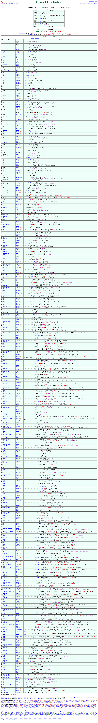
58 (3, 136)
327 (9, 575)
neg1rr (17, 173)
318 (6, 561)
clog (57, 698)
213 (6, 390)
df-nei (62, 716)
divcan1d (18, 183)
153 (6, 292)
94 (3, 197)
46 (6, 116)
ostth (40, 7)
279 (4, 497)
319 (13, 615)
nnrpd (17, 172)
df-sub (19, 710)
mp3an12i (18, 644)
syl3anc (17, 70)
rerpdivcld (18, 80)
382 (4, 668)
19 (5, 72)
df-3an (31, 704)
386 (9, 674)
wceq (38, 695)
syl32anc (18, 557)
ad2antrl (17, 431)
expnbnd (18, 293)
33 (5, 95)
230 (7, 416)
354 (4, 621)
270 (4, 481)
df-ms (30, 718)
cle (34, 697)
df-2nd (80, 707)
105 (8, 214)
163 (4, 647)
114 (4, 229)
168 (4, 639)
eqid (17, 121)
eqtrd (17, 168)
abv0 (17, 451)
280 (4, 507)
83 (5, 177)
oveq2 (17, 686)
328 (6, 577)
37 (3, 104)
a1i (16, 150)
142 (6, 274)
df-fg (16, 716)
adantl (17, 304)
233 (6, 422)
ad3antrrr (18, 307)
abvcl (17, 62)
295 (6, 531)
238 (6, 434)
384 (6, 671)
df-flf (21, 718)
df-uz (84, 710)
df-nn (34, 710)
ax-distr (72, 701)
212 (8, 387)
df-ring (20, 715)
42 (3, 109)
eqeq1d (17, 356)
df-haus (85, 716)
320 (11, 564)
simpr (17, 348)
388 (9, 677)
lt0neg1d (18, 106)
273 (6, 512)
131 (6, 677)
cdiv (43, 697)
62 (6, 142)
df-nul (52, 705)
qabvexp (17, 432)
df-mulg (75, 714)
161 (4, 304)
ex (16, 681)
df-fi (70, 708)
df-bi (16, 704)
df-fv (39, 707)
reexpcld (17, 440)
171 (9, 321)
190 (11, 351)
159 (4, 301)
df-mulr (12, 713)
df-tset (37, 713)
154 (9, 295)
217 (4, 398)
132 (4, 258)
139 (6, 269)
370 (4, 655)
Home (5, 3)
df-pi (46, 712)
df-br (2, 706)
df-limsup (11, 712)
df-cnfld (20, 716)
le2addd (17, 615)
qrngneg (17, 500)
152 (4, 292)
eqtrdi (17, 245)
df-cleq (70, 704)
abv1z (17, 312)
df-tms (35, 718)
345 (9, 604)
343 (4, 601)
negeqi (17, 162)
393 (6, 692)
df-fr (37, 706)
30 (7, 90)
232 (11, 624)
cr (6, 697)
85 (3, 188)
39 (5, 104)
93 (3, 199)
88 (3, 185)
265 (9, 474)
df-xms (25, 718)
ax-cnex (7, 701)
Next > (96, 1)
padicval (17, 128)
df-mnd (52, 714)
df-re (88, 711)
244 (4, 440)
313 (9, 551)
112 (4, 253)
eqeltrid (17, 83)
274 (4, 493)
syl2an (17, 232)
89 (5, 188)
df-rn (70, 706)
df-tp (72, 705)
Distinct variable (22, 33)
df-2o (24, 708)
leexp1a (17, 555)
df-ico (27, 711)
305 (11, 559)
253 (4, 456)
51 (7, 125)
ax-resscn (13, 701)
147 (6, 287)
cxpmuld (18, 177)
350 (6, 613)
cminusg (37, 698)
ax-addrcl (35, 701)
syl (16, 47)
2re (16, 256)
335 (11, 588)
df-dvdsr (36, 715)
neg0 (17, 243)
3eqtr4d (17, 677)
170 (6, 321)
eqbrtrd (17, 561)
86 (3, 183)
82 (3, 175)
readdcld (17, 398)
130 (4, 254)
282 (6, 502)
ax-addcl (29, 701)
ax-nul (80, 700)
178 (9, 332)
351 (4, 616)
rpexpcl (17, 399)
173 (4, 332)
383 (4, 671)
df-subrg (63, 715)
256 (4, 463)
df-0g (76, 713)
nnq (16, 54)
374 (6, 655)
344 (11, 609)
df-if (56, 705)
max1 (17, 550)
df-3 (42, 710)
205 (6, 376)
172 (4, 322)
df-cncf (40, 718)
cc (2, 697)
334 (9, 588)
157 (4, 298)
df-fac (64, 711)
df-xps (21, 714)
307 (6, 556)
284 (6, 505)
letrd (17, 559)
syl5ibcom (18, 199)
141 (4, 274)
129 (8, 253)
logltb (17, 88)
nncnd (17, 134)
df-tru (36, 704)
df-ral (92, 704)
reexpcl (17, 648)
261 (5, 469)
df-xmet (85, 715)
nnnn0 (17, 317)
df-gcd (56, 712)
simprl (17, 333)
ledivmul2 (18, 642)
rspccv (17, 481)
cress (19, 698)
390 (4, 681)
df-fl (45, 711)
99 (3, 204)
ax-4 (31, 700)
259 (4, 512)
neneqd (17, 131)
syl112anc (18, 531)
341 (6, 597)
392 (10, 684)
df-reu (10, 705)
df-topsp (37, 716)
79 (3, 170)
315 (13, 556)
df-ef (32, 712)
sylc (16, 520)
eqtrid (17, 167)
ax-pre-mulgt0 (41, 702)
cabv (45, 698)
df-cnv (57, 706)
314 (4, 553)
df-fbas (11, 716)
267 (6, 477)
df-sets (76, 712)
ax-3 (23, 700)
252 (5, 453)
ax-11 (58, 700)
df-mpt (11, 706)
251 (4, 513)
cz (60, 697)
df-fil (7, 718)
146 (4, 287)
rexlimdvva (18, 636)
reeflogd (17, 187)
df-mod (49, 711)
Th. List (13, 3)
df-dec (79, 710)
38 (5, 102)
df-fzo (41, 711)
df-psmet (79, 715)
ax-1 (18, 700)
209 (6, 384)
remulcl (17, 406)
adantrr (17, 270)
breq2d (17, 666)
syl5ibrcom (18, 463)
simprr (17, 279)
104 (4, 214)
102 (4, 216)
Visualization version (89, 3)
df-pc (66, 712)
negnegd (17, 165)
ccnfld (51, 698)
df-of (67, 707)
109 (4, 677)
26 (5, 83)
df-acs (36, 714)
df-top (26, 716)
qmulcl (17, 369)
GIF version (95, 3)
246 (9, 444)
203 (4, 387)
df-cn (76, 716)
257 (4, 461)
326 (4, 577)
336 (11, 591)
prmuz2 (17, 46)
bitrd (17, 238)
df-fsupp (65, 708)
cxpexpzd (18, 152)
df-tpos (89, 707)
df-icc (32, 711)
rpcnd (17, 96)
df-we (45, 706)
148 (4, 285)
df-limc (45, 718)
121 (4, 240)
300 (13, 531)
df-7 (58, 710)
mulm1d (17, 161)
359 (6, 629)
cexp (79, 697)
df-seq (55, 711)
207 (4, 380)
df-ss (43, 705)
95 (5, 197)
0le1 (17, 455)
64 (3, 145)
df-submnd (58, 714)
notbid (17, 668)
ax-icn (24, 701)
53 (3, 192)
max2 (17, 602)
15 (3, 72)
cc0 (10, 697)
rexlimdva (18, 658)
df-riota (48, 707)
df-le (15, 710)
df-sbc (22, 705)
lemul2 (17, 529)
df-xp (49, 706)
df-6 (54, 710)
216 (9, 393)
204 (4, 376)
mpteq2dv (18, 688)
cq (69, 697)
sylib (17, 51)
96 (5, 199)
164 (4, 314)
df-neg (24, 710)
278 (4, 509)
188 (6, 351)
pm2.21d (18, 656)
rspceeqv (18, 690)
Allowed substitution (31, 34)
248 (4, 559)
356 (13, 624)
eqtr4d (17, 154)
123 (4, 245)
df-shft (79, 711)
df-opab (6, 706)
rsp (16, 518)
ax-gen (26, 700)
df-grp (63, 714)
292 (4, 520)
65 (3, 147)
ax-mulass (67, 701)
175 (9, 327)
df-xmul (12, 711)
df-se (40, 706)
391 (6, 683)
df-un (36, 705)
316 (4, 558)
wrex (56, 695)
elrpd (17, 72)
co (93, 695)
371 (9, 650)
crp (74, 697)
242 (6, 437)
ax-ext (67, 700)
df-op (76, 705)
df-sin (37, 712)
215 (4, 624)
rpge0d (17, 544)
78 (5, 168)
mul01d (17, 98)
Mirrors (2, 3)
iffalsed (17, 133)
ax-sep (76, 700)
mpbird (17, 104)
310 (4, 547)
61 (5, 142)
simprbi (17, 448)
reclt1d (17, 290)
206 (4, 384)
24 (5, 80)
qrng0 (17, 67)
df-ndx (86, 712)
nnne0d (17, 65)
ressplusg (18, 413)
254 (6, 456)
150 (9, 287)
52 (5, 126)
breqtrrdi (17, 109)
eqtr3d (17, 144)
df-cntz (85, 714)
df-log (54, 718)
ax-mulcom (54, 701)
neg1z (17, 149)
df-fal (40, 704)
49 (3, 125)
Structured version (83, 3)
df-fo (30, 707)
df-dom (50, 708)
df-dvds (50, 712)
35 (3, 98)
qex (16, 409)
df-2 (38, 710)
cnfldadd (18, 411)
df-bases (42, 716)
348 (4, 610)
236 (11, 427)
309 (11, 556)
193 (4, 356)
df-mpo (62, 707)
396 (8, 692)
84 (5, 190)
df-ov (53, 707)
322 (11, 567)
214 (9, 390)
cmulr (30, 698)
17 (7, 69)
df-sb (52, 704)
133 (4, 295)
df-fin (60, 708)
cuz (65, 697)
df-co (62, 706)
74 (3, 168)
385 (6, 675)
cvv (60, 695)
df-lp (66, 716)
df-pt (92, 713)
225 (9, 407)
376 (4, 658)
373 (9, 653)
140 (4, 270)
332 (4, 593)
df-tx (90, 716)
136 (9, 264)
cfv (83, 695)
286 (6, 509)
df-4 (46, 710)
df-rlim (22, 712)
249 (4, 448)
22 (3, 78)
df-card (86, 708)
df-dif (31, 705)
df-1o (20, 708)
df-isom (43, 707)
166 (6, 312)
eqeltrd (17, 505)
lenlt (17, 472)
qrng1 (17, 311)
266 (4, 475)
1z (16, 139)
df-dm (66, 706)
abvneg (17, 491)
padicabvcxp (18, 114)
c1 (14, 697)
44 (5, 116)
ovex (17, 123)
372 (4, 653)
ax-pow (85, 700)
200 (6, 368)
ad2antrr (17, 217)
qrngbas (17, 61)
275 (6, 493)
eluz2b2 (17, 49)
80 (3, 190)
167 (9, 314)
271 (6, 483)
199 (4, 368)
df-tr (16, 706)
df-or (23, 704)
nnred (17, 75)
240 (11, 434)
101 (6, 207)
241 (4, 436)
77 (5, 167)
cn (47, 697)
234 (6, 424)
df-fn (19, 707)
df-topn (71, 713)
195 (4, 390)
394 (4, 688)
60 (3, 144)
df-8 (62, 710)
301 (6, 532)
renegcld (17, 82)
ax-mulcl (41, 701)
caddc (19, 697)
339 (4, 597)
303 (4, 535)
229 (6, 414)
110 (4, 224)
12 (3, 61)
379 (4, 663)
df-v (18, 705)
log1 (17, 93)
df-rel (53, 706)
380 (4, 675)
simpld (17, 52)
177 (6, 332)
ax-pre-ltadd (33, 702)
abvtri (17, 416)
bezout (17, 330)
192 (4, 354)
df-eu (61, 704)
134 (4, 276)
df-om (71, 707)
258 (6, 463)
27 (3, 110)
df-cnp (80, 716)
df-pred (83, 706)
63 (5, 144)
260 (4, 477)
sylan (17, 235)
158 (4, 306)
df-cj (84, 711)
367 (11, 644)
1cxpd (17, 219)
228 (6, 413)
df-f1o (34, 707)
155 (11, 295)
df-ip (32, 713)
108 (4, 219)
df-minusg (69, 714)
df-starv (17, 713)
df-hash (73, 711)
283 (4, 505)
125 (4, 246)
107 (4, 679)
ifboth (17, 285)
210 (9, 384)
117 (4, 238)
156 (4, 660)
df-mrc (31, 714)
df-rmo (5, 705)
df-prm (61, 712)
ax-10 (54, 700)
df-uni (80, 705)
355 (6, 622)
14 (6, 64)
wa (28, 695)
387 (9, 675)
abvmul (17, 426)
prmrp (17, 338)
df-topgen (87, 713)
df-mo (56, 704)
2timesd (17, 619)
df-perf (71, 716)
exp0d (17, 249)
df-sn (64, 705)
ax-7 (42, 700)
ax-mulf (59, 702)
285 (9, 507)
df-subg (80, 714)
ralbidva (17, 475)
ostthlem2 (18, 684)
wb (24, 695)
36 (5, 99)
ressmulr (17, 422)
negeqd (17, 145)
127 (4, 249)
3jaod (17, 512)
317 (13, 559)
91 (7, 190)
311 (6, 548)
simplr (17, 337)
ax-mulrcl (47, 701)
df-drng (68, 715)
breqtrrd (17, 99)
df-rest (66, 713)
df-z (75, 710)
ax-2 (21, 700)
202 (9, 371)
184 (6, 341)
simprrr (17, 377)
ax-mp (17, 414)
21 (3, 80)
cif (64, 695)
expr (17, 510)
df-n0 (71, 710)
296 (6, 528)
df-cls (57, 716)
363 (6, 637)
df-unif (51, 713)
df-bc (69, 711)
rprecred (17, 277)
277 (9, 493)
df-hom (56, 713)
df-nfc (79, 704)
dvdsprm (18, 234)
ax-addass (60, 701)
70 (7, 155)
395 (4, 690)
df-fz (36, 711)
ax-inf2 (2, 701)
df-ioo (17, 711)
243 (4, 561)
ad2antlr (17, 204)
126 (4, 251)
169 (4, 321)
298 (11, 528)
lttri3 (17, 672)
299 (11, 531)
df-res (74, 706)
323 (4, 569)
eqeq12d (17, 197)
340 (4, 596)
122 (4, 242)
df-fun (14, 707)
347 (13, 609)
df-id (20, 706)
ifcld (17, 274)
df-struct (70, 712)
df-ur (16, 715)
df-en (46, 708)
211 (6, 387)
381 (4, 666)
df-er (28, 708)
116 (7, 232)
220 (6, 624)
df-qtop (11, 714)
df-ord (88, 706)
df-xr (6, 710)
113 (4, 227)
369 (6, 647)
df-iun (89, 705)
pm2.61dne (18, 683)
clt (29, 697)
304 (6, 537)
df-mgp (6, 715)
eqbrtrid (17, 288)
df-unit (42, 715)
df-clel (75, 704)
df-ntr (53, 716)
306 (4, 540)
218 (8, 396)
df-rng (11, 715)
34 (3, 99)
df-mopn (6, 716)
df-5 (50, 710)
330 (4, 580)
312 (6, 551)
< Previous (91, 1)
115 (6, 253)
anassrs (17, 634)
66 (3, 154)
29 (5, 90)
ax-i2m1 (78, 701)
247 (6, 445)
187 (4, 351)
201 (6, 371)
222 (4, 403)
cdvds (89, 697)
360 (6, 631)
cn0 (56, 697)
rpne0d (17, 182)
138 (11, 267)
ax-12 (63, 700)
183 (9, 340)
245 (4, 445)
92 (7, 192)
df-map (32, 708)
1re (16, 470)
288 (9, 512)
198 (4, 371)
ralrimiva (18, 515)
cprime (7, 698)
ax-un (94, 700)
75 (3, 167)
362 (4, 636)
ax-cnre (13, 702)
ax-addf (54, 702)
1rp (16, 86)
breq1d (17, 461)
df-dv (50, 718)
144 (4, 277)
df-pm (37, 708)
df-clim (17, 712)
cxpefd (17, 179)
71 (3, 157)
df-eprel (24, 706)
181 (4, 340)
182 (6, 340)
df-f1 (26, 707)
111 (8, 224)
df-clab (65, 704)
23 (5, 78)
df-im (92, 711)
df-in (40, 705)
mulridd (17, 535)
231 (11, 418)
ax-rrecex (8, 702)
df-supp (84, 707)
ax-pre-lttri (19, 702)
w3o (32, 695)
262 (7, 469)
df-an (20, 704)
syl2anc (17, 64)
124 (6, 245)
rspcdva (17, 507)
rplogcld (17, 78)
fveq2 (17, 117)
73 (3, 161)
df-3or (27, 704)
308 (4, 544)
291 (4, 517)
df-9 (66, 710)
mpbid (17, 91)
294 (4, 532)
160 (6, 306)
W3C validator (95, 721)
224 (6, 407)
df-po (29, 706)
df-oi (82, 708)
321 (4, 571)
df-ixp (42, 708)
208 (6, 380)
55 (3, 155)
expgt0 (17, 526)
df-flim (15, 718)
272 (4, 485)
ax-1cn (19, 701)
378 (4, 661)
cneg (38, 697)
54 (6, 130)
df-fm (11, 718)
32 (3, 95)
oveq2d (17, 137)
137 (4, 269)
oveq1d (17, 119)
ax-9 (50, 700)
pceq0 (17, 230)
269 (4, 480)
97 (3, 201)
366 (9, 644)
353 (4, 619)
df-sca (22, 713)
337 (13, 591)
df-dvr (52, 715)
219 (6, 398)
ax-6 (38, 700)
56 (3, 133)
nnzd (17, 322)
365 (4, 645)
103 (4, 210)
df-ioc (22, 711)
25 (3, 82)
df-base (91, 712)
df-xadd (6, 711)
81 (3, 177)
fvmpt (17, 125)
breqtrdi (17, 95)
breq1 (17, 282)
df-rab (14, 705)
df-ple (41, 713)
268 (4, 483)
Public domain (52, 721)
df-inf (78, 708)
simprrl (17, 365)
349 (13, 612)
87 (7, 183)
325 (4, 613)
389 (6, 679)
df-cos (41, 712)
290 (4, 515)
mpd (17, 352)
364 (6, 639)
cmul (25, 697)
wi (21, 695)
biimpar (17, 240)
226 (9, 624)
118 (5, 235)
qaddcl (17, 385)
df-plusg (6, 713)
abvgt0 (17, 69)
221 (9, 401)
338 (6, 593)
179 (4, 637)
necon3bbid (18, 237)
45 (7, 114)
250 (4, 450)
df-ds (46, 713)
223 (4, 404)
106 (6, 216)
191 (6, 352)
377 (6, 660)
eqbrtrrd (17, 509)
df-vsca (27, 713)
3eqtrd (17, 155)
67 (3, 150)
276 (7, 491)
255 (4, 458)
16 (6, 70)
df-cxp (59, 718)
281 (6, 507)
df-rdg (16, 708)
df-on (92, 706)
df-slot (81, 712)
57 (5, 155)
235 (7, 426)
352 (4, 622)
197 (6, 363)
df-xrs (6, 714)
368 (6, 645)
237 (4, 437)
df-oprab (57, 707)
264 (6, 474)
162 (9, 306)
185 (4, 343)
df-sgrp (46, 714)
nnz (16, 303)
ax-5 (35, 700)
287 (4, 510)
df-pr (68, 705)
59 (3, 137)
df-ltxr (10, 710)
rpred (17, 403)
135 (4, 264)
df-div (29, 710)
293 (9, 520)
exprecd (17, 306)
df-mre (26, 714)
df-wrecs (6, 708)
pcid (17, 141)
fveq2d (17, 185)
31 (5, 91)
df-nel (88, 704)
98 (3, 683)
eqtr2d (17, 679)
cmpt (79, 695)
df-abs (6, 712)
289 (6, 513)
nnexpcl (17, 319)
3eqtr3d (17, 190)
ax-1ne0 (17, 309)
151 (6, 288)
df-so (33, 706)
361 (4, 634)
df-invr (47, 715)
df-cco (61, 713)
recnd (17, 159)
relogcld (17, 74)
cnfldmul (18, 420)
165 (6, 314)
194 (4, 631)
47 (8, 684)
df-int (85, 705)
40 (3, 107)
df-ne (84, 704)
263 (4, 474)
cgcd (2, 698)
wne (47, 695)
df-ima (78, 706)
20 (3, 74)
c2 (51, 697)
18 (8, 70)
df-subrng (57, 715)
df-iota (10, 707)
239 (9, 434)
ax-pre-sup (48, 702)
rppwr (17, 349)
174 (4, 327)
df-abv (74, 715)
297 (9, 528)
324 (6, 571)
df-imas (16, 714)
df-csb (27, 705)
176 (4, 329)
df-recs (11, 708)
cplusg (25, 698)
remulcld (18, 445)
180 (4, 341)
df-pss (47, 705)
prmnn (17, 202)
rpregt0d (17, 640)
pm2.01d (18, 663)
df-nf (48, 704)
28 (3, 91)
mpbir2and (18, 675)
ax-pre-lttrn (26, 702)
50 (5, 125)
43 (5, 110)
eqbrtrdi (17, 456)
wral (52, 695)
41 (5, 107)
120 (6, 238)
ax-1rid (89, 701)
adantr (17, 201)
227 (4, 414)
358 (4, 627)
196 (4, 363)
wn (18, 695)
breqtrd (17, 537)
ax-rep (71, 700)
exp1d (17, 136)
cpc (14, 698)
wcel (43, 695)
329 (4, 612)
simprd (17, 77)
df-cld (48, 716)
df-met (90, 715)
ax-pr (90, 700)
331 (4, 582)
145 (6, 295)
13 (5, 62)
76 (3, 165)
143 (6, 276)
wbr (74, 695)
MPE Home (9, 3)
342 (11, 612)
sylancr (17, 407)
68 (7, 152)
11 (3, 62)
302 (4, 537)
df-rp (92, 710)
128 (6, 251)
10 (5, 64)
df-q (88, 710)
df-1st (75, 707)
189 (9, 351)
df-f (22, 707)
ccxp (62, 698)
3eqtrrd (17, 192)
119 (4, 237)
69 (5, 154)
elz (16, 447)
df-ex (44, 704)
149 (6, 285)
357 (4, 629)
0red (17, 101)
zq (16, 366)
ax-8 (46, 700)
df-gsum (81, 713)
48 (3, 119)
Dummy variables (35, 38)
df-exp (59, 711)
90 (7, 188)
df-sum (27, 712)
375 (4, 656)
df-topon (31, 716)
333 (8, 585)
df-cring (25, 715)
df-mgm (41, 714)
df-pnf (91, 708)
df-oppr (31, 715)
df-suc (5, 707)
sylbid (17, 631)
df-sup (74, 708)
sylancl (17, 90)
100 (4, 207)
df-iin (94, 705)
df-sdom (55, 708)
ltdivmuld (18, 102)
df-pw (60, 705)
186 (4, 352)
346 (4, 605)
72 (5, 192)
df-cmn (91, 714)
